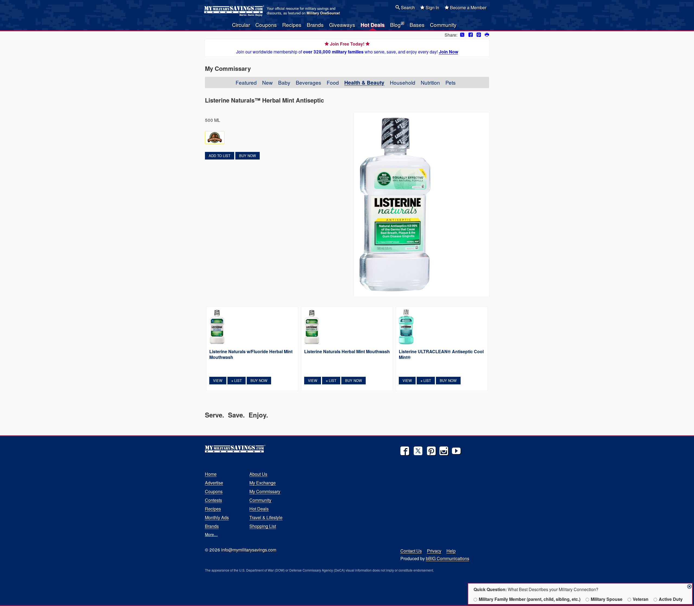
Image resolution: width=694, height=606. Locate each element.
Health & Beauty (364, 82)
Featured (246, 82)
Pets (450, 82)
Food (333, 82)
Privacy (434, 551)
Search (407, 7)
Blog (395, 24)
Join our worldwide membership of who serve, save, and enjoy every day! (347, 48)
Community (443, 24)
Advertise (214, 483)
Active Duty (671, 599)
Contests (213, 500)
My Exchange (262, 483)
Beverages (308, 82)
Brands (315, 24)
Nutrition (430, 82)
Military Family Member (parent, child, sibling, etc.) (529, 599)
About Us (258, 474)
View (217, 380)
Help (451, 551)
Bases (417, 24)
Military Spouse (606, 599)
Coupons (266, 24)
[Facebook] (404, 451)
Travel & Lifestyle (265, 517)
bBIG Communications (447, 558)
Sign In (432, 7)
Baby (284, 82)
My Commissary (264, 491)
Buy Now (247, 155)
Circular (241, 24)
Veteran (640, 599)
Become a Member (467, 7)
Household (402, 82)
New (267, 82)
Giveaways (342, 24)
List (236, 380)
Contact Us (411, 551)
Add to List (219, 155)
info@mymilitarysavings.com (248, 550)
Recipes (291, 24)
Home (211, 474)
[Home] (235, 10)
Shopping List (262, 526)
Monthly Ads (217, 517)
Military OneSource (323, 13)
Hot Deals (373, 24)
